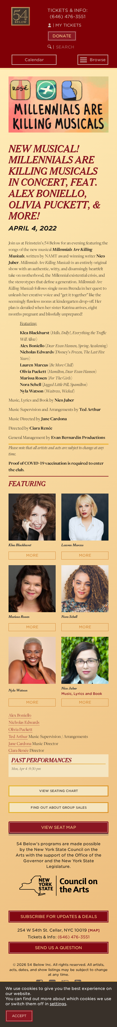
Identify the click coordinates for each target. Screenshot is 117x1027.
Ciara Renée (19, 750)
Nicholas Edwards (24, 722)
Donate (62, 36)
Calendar (34, 59)
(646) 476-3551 (67, 16)
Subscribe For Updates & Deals (58, 916)
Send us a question (58, 947)
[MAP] (94, 930)
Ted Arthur (18, 736)
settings (58, 1004)
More (32, 555)
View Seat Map (58, 827)
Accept (19, 1016)
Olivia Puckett (20, 729)
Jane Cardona (20, 743)
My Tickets (67, 25)
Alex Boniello (20, 715)
